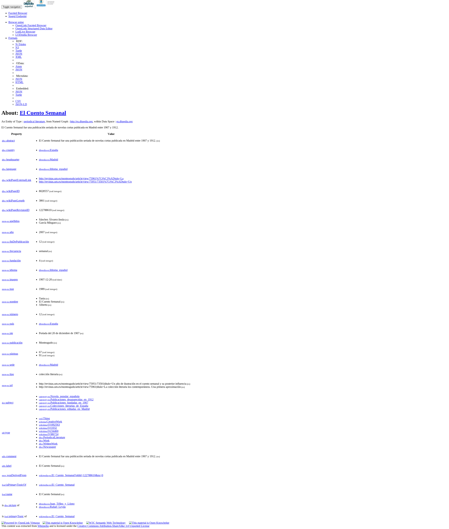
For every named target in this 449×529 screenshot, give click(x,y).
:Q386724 (48, 434)
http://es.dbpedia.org (81, 121)
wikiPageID (11, 191)
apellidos (10, 221)
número (10, 314)
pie (7, 333)
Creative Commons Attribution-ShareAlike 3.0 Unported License (113, 525)
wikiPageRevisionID (15, 210)
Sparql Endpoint (17, 16)
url (7, 385)
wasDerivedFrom (14, 475)
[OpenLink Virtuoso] (20, 522)
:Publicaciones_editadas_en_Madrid (64, 408)
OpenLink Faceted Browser (30, 25)
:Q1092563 (49, 424)
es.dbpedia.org (124, 121)
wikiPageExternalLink (16, 180)
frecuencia (11, 251)
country (8, 150)
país (8, 323)
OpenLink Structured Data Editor (33, 28)
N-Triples (20, 44)
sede (8, 364)
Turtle (18, 50)
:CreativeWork (50, 421)
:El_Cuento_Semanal (57, 484)
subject (7, 402)
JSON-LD (21, 104)
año (8, 232)
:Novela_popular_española (59, 396)
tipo (8, 374)
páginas (10, 353)
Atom (18, 66)
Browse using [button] (16, 22)
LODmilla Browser (26, 34)
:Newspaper (47, 446)
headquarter (10, 159)
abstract (8, 140)
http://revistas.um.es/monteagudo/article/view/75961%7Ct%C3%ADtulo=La (81, 178)
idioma (9, 270)
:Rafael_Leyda (52, 506)
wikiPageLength (13, 200)
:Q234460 (48, 431)
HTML (19, 82)
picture (10, 505)
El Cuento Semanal (43, 113)
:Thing (44, 418)
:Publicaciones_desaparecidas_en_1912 (66, 399)
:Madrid (48, 159)
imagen (10, 279)
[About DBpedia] (29, 6)
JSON (18, 53)
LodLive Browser (25, 31)
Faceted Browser (17, 13)
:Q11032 (48, 427)
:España (48, 150)
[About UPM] (46, 6)
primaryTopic (14, 516)
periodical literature (34, 121)
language (9, 169)
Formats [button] (12, 37)
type (6, 432)
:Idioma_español (53, 169)
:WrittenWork (48, 443)
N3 (17, 47)
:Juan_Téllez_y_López (57, 503)
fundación (11, 260)
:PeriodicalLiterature (52, 437)
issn (8, 288)
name (7, 494)
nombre (10, 301)
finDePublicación (15, 241)
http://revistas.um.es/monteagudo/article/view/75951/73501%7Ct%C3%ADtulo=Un (85, 181)
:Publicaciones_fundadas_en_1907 (63, 402)
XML (18, 56)
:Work (44, 440)
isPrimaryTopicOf (14, 484)
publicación (12, 342)
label (6, 465)
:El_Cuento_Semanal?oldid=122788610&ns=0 (71, 475)
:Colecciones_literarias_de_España (63, 405)
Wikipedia (43, 525)
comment (9, 456)
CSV (18, 101)
